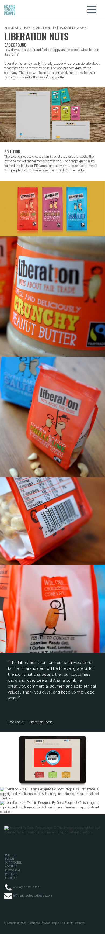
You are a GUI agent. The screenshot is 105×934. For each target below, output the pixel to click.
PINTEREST (12, 874)
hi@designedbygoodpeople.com (32, 895)
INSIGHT (10, 859)
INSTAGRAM (12, 870)
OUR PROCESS (13, 862)
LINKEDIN (11, 878)
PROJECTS (11, 855)
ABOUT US (11, 866)
